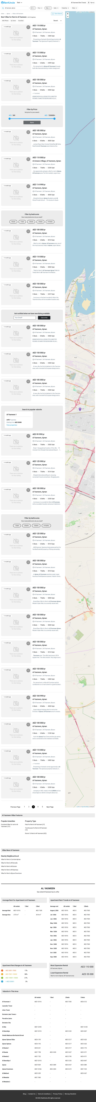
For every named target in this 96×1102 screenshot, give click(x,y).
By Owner (13, 20)
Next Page (49, 807)
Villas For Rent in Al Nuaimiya (9, 870)
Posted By (64, 8)
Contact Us (31, 1094)
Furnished (20, 20)
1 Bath (17, 525)
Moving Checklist (70, 1094)
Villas (47, 8)
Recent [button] (56, 20)
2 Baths (26, 525)
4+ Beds (50, 221)
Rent (18, 2)
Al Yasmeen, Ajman (47, 35)
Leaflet (78, 12)
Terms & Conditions (44, 1094)
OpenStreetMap (85, 12)
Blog (24, 1094)
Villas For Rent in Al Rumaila (9, 863)
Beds (55, 8)
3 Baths (36, 525)
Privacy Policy (57, 1094)
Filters (73, 8)
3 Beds (40, 221)
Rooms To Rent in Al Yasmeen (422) (35, 833)
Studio (13, 221)
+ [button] (67, 14)
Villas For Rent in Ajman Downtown (11, 873)
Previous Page (15, 807)
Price (39, 8)
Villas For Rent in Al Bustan (9, 866)
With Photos (5, 20)
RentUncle (8, 2)
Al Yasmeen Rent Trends (78, 2)
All (32, 8)
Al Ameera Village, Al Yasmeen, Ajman (47, 167)
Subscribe (44, 318)
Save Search (58, 13)
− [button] (67, 16)
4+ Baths (46, 525)
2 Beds (31, 221)
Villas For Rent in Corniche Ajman (11, 859)
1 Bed (22, 221)
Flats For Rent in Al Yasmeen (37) (35, 824)
